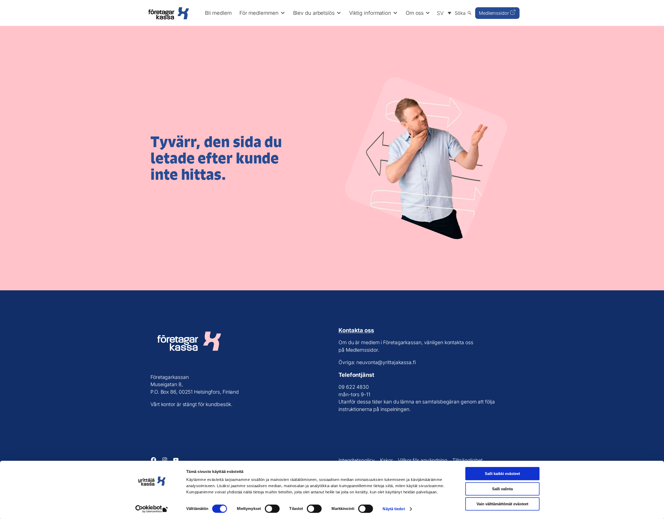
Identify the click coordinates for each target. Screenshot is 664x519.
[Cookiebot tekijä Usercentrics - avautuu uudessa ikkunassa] (152, 509)
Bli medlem (218, 13)
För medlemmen (259, 13)
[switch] (272, 508)
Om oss (415, 13)
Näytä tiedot (394, 509)
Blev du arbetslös (314, 13)
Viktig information (370, 13)
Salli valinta (502, 489)
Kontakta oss (356, 330)
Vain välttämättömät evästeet (502, 504)
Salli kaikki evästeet (502, 473)
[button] (442, 13)
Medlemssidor (494, 13)
